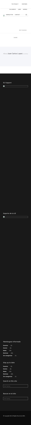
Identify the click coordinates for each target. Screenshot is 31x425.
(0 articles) (25, 53)
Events (5, 348)
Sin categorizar (7, 355)
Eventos (5, 345)
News (4, 350)
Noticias (5, 353)
